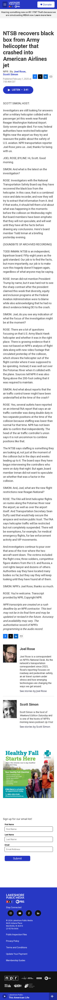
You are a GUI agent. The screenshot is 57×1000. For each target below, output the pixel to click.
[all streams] (53, 996)
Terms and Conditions (16, 947)
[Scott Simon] (10, 709)
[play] (5, 996)
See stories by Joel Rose (33, 691)
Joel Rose (20, 71)
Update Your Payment (16, 954)
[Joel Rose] (10, 653)
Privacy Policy (12, 941)
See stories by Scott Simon (35, 726)
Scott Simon (10, 74)
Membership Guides (15, 960)
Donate (47, 4)
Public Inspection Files (16, 934)
